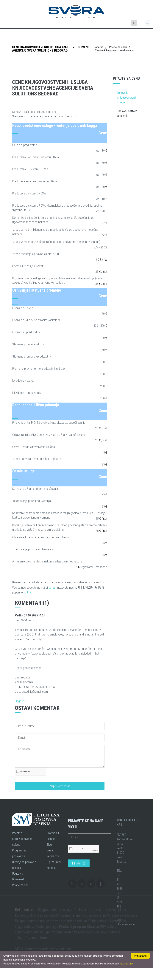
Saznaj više (127, 963)
